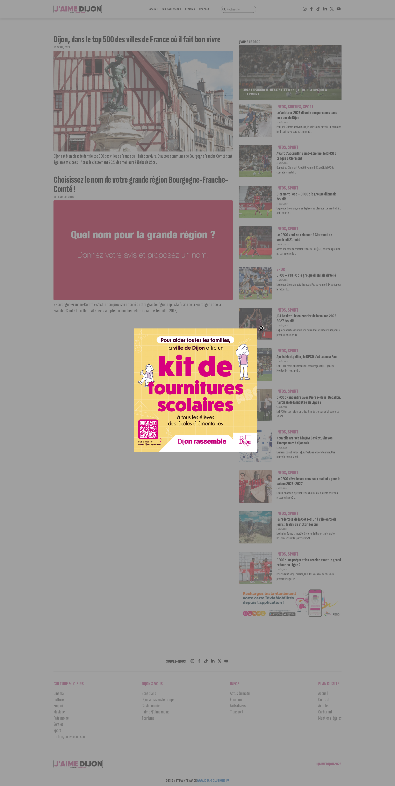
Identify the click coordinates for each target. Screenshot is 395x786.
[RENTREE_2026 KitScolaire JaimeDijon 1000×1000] (195, 450)
